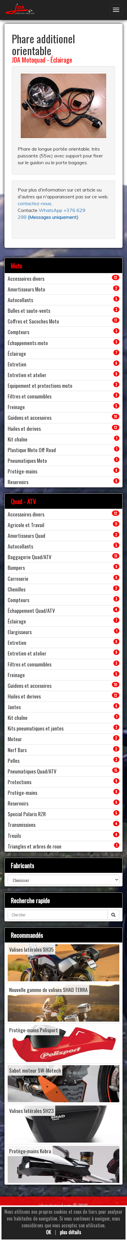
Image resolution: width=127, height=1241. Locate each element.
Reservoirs (18, 482)
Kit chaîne (17, 439)
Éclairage (61, 59)
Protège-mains (22, 471)
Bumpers (16, 567)
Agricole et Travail (26, 525)
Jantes (14, 707)
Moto (16, 265)
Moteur (15, 739)
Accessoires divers (26, 278)
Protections (19, 782)
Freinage (16, 407)
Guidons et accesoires (29, 417)
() (53, 217)
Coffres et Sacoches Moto (33, 321)
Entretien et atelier (27, 375)
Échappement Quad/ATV (31, 610)
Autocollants (20, 300)
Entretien (17, 364)
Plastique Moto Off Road (32, 450)
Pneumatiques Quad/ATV (32, 771)
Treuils (14, 835)
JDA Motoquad (28, 59)
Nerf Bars (17, 750)
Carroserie (18, 578)
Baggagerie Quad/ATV (29, 557)
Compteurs (18, 332)
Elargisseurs (20, 632)
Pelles (13, 760)
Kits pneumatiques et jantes (36, 728)
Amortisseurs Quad (26, 535)
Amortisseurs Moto (26, 289)
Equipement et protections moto (40, 385)
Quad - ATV (23, 501)
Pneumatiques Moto (27, 460)
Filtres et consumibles (29, 396)
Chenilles (16, 589)
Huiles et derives (24, 428)
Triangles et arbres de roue (34, 846)
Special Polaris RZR (27, 814)
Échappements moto (28, 343)
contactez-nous (34, 203)
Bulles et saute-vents (29, 310)
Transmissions (21, 824)
